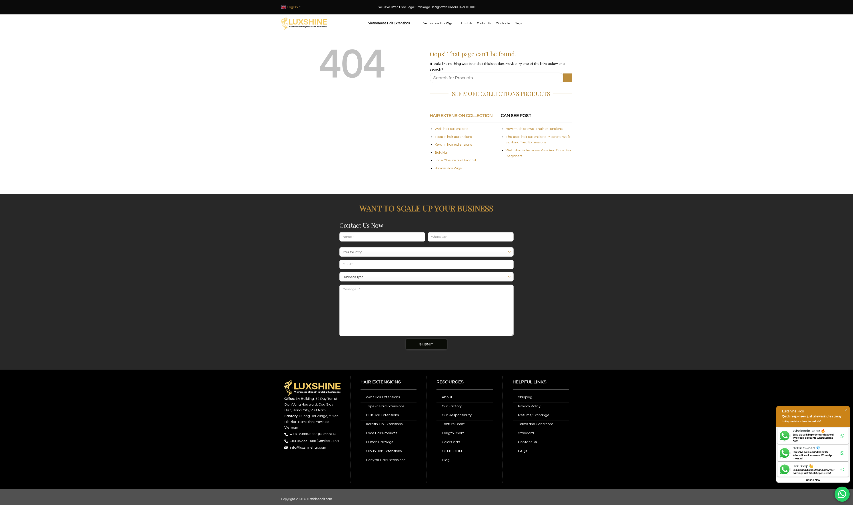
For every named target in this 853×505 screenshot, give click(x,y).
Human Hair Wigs (448, 168)
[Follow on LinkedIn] (330, 459)
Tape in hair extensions (453, 137)
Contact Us (484, 23)
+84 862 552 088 (303, 441)
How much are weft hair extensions (534, 129)
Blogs (518, 23)
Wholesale (503, 23)
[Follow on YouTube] (288, 468)
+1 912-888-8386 (303, 434)
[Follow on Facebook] (288, 459)
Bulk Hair (441, 152)
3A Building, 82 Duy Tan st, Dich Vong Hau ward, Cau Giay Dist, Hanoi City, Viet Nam (311, 404)
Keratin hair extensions (453, 144)
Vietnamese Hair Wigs (437, 23)
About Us (466, 23)
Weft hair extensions (451, 129)
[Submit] (567, 77)
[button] (389, 23)
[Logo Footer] (312, 387)
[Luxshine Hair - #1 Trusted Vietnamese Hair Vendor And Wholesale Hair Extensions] (304, 23)
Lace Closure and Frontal (455, 160)
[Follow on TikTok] (305, 459)
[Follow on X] (313, 459)
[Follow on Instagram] (296, 459)
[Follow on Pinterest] (321, 459)
